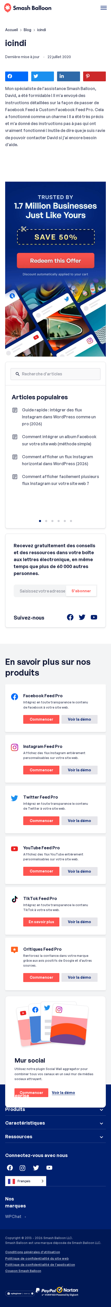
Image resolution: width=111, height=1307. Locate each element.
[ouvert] (103, 8)
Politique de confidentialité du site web (37, 1258)
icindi (15, 43)
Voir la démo (79, 719)
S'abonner (81, 591)
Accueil (12, 30)
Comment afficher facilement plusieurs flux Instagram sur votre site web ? (60, 480)
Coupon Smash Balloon (23, 1271)
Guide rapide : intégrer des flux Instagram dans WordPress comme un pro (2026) (59, 416)
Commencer (38, 720)
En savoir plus (38, 922)
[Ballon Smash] (27, 8)
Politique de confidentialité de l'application (40, 1265)
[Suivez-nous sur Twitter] (36, 1168)
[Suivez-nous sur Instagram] (23, 1168)
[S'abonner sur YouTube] (49, 1168)
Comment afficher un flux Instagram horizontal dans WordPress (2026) (57, 460)
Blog (28, 30)
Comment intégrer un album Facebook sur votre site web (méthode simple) (59, 440)
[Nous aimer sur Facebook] (9, 1168)
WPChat (13, 1216)
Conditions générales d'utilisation (32, 1252)
